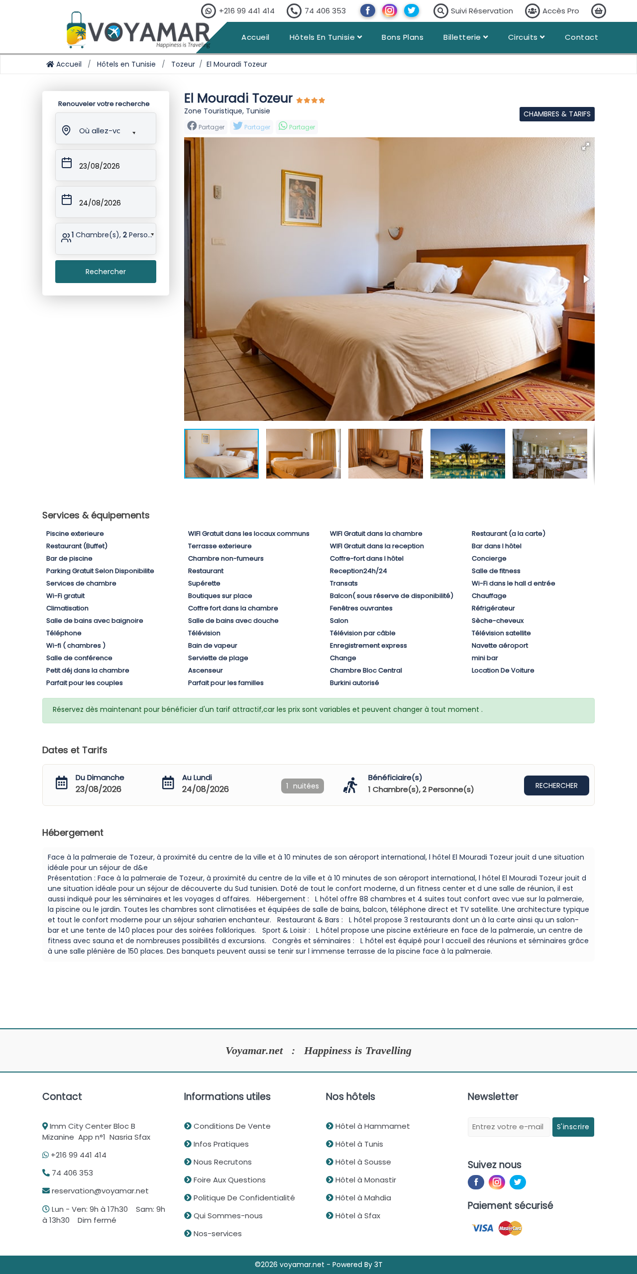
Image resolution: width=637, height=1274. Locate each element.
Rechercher (106, 272)
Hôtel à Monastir (364, 1180)
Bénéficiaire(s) (395, 777)
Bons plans (403, 37)
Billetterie (463, 37)
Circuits (524, 37)
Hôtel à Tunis (358, 1144)
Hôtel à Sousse (362, 1162)
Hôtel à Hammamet (371, 1126)
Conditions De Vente (231, 1126)
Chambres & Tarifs (557, 114)
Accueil (255, 37)
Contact (582, 37)
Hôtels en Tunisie (126, 64)
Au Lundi (197, 777)
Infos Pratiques (220, 1144)
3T (378, 1265)
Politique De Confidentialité (243, 1197)
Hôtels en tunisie (323, 37)
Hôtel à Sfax (356, 1215)
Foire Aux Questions (229, 1180)
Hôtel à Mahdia (362, 1197)
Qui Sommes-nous (227, 1215)
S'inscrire (573, 1127)
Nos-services (217, 1233)
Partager (256, 127)
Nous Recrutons (222, 1162)
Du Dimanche (100, 777)
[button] (99, 128)
